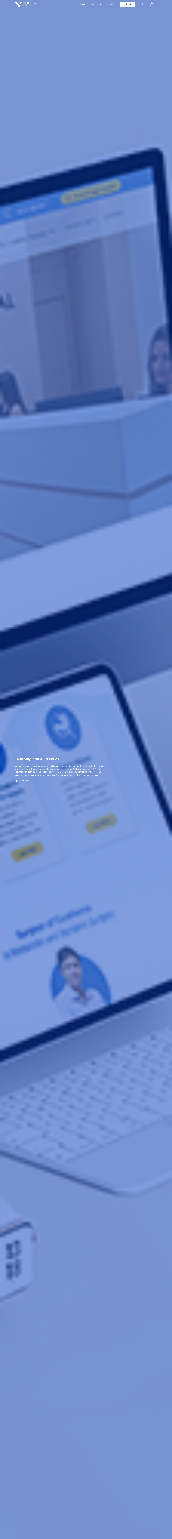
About (82, 4)
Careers (110, 4)
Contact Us (127, 4)
